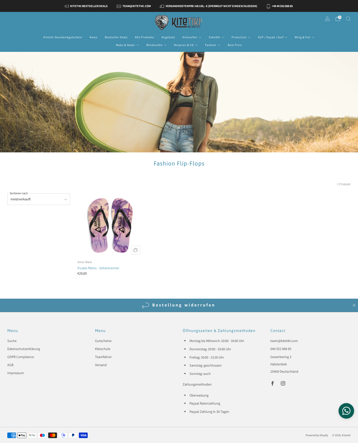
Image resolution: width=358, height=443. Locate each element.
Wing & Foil (303, 37)
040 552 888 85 (280, 348)
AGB (10, 364)
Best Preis (235, 45)
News (93, 37)
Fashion (210, 45)
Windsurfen (154, 45)
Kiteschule (102, 348)
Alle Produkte (144, 37)
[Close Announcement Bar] (354, 305)
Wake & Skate (125, 45)
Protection (239, 37)
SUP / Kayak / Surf (270, 37)
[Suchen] (348, 18)
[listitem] (86, 6)
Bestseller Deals (116, 37)
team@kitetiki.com (284, 340)
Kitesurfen (189, 37)
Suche (12, 340)
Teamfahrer (103, 356)
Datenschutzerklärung (23, 348)
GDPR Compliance (20, 356)
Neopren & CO (184, 45)
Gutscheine (103, 340)
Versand (101, 364)
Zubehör (214, 37)
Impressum (15, 372)
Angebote (168, 37)
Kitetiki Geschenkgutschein (62, 37)
